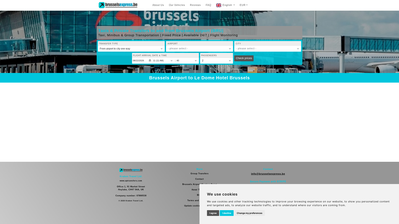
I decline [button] (226, 213)
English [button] (228, 5)
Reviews (195, 5)
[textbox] (197, 48)
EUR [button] (243, 5)
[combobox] (199, 49)
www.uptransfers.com (131, 181)
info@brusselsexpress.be (268, 174)
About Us (158, 5)
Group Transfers (200, 173)
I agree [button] (213, 213)
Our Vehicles (177, 5)
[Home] (118, 5)
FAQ (208, 5)
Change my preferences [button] (249, 213)
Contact (199, 179)
